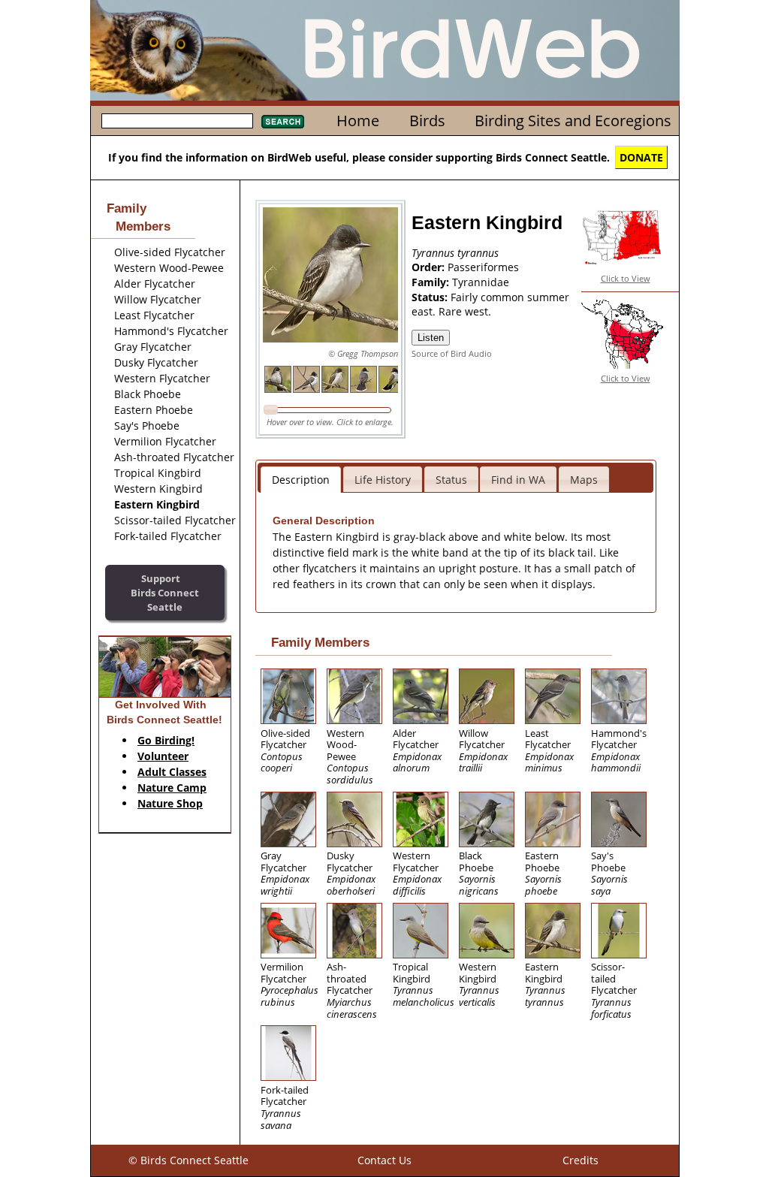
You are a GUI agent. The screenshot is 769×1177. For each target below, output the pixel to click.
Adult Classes (172, 772)
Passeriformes (483, 267)
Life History (382, 479)
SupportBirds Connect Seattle (165, 592)
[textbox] (177, 120)
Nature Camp (172, 787)
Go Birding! (166, 740)
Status (451, 479)
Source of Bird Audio (452, 353)
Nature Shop (170, 803)
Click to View (625, 278)
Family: (432, 282)
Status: (431, 297)
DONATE (641, 157)
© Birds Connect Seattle (188, 1160)
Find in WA (518, 479)
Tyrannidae (480, 282)
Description (301, 479)
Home (357, 120)
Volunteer (162, 756)
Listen (431, 337)
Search (282, 121)
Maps (584, 479)
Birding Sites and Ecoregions (573, 120)
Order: (430, 267)
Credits (580, 1160)
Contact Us (384, 1160)
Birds (427, 120)
